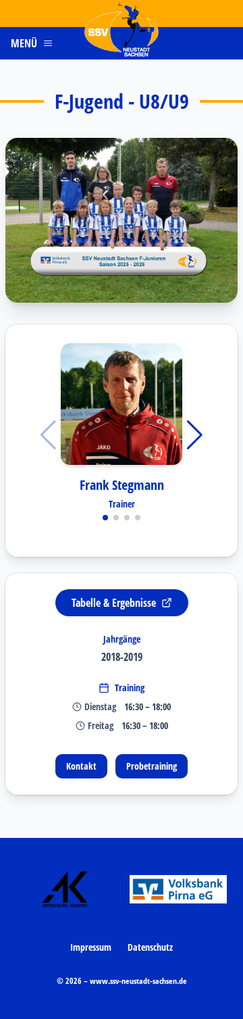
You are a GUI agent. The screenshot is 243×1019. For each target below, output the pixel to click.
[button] (121, 220)
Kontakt (81, 766)
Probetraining (151, 766)
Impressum (90, 947)
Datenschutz (150, 947)
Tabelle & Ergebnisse (114, 602)
